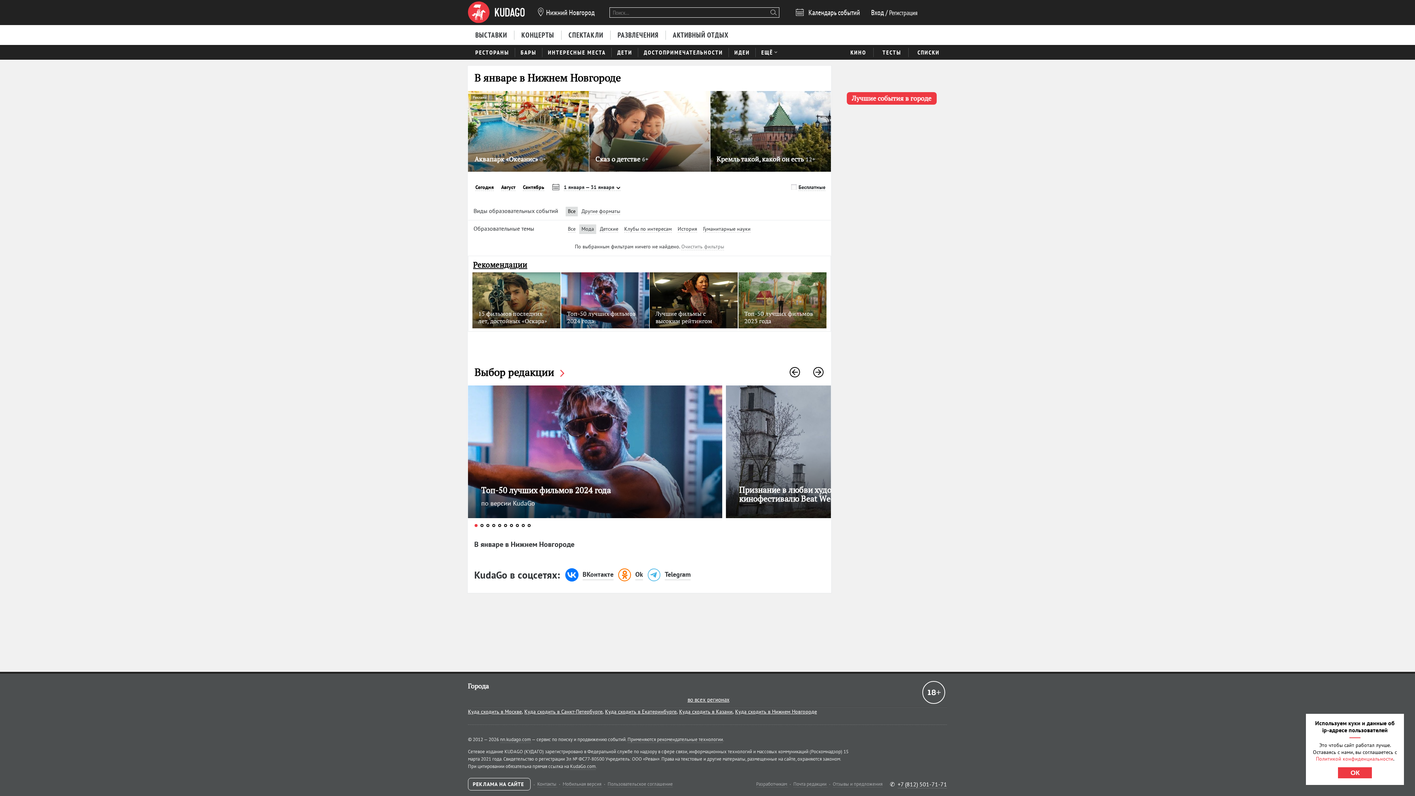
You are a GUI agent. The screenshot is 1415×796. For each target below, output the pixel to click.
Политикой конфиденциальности (1354, 758)
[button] (795, 372)
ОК (1355, 772)
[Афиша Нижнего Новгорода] (496, 12)
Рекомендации (500, 265)
